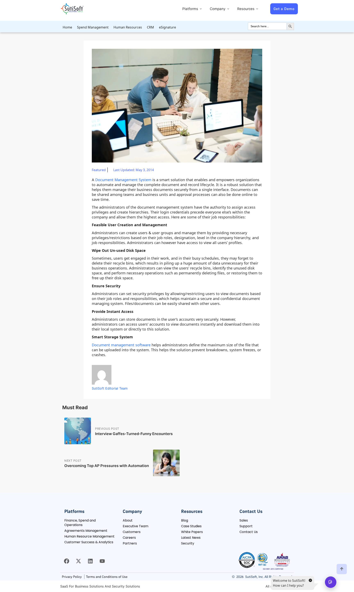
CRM (150, 27)
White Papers (192, 532)
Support (246, 526)
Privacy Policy (72, 577)
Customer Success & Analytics (88, 542)
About (128, 520)
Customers (132, 532)
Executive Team (135, 526)
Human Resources (127, 27)
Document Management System (123, 179)
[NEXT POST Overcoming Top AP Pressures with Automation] (122, 478)
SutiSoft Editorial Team (110, 388)
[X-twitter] (78, 561)
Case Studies (191, 526)
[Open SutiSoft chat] (330, 582)
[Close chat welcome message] (310, 580)
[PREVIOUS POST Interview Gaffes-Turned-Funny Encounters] (118, 446)
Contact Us (248, 532)
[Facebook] (66, 561)
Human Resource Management (89, 536)
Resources (246, 9)
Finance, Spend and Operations (80, 522)
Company (218, 9)
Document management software (121, 344)
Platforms (190, 9)
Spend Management (93, 27)
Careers (129, 537)
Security (187, 543)
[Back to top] (342, 569)
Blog (184, 520)
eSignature (167, 27)
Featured (99, 170)
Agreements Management (85, 530)
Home (67, 27)
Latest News (191, 537)
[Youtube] (102, 561)
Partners (130, 543)
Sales (243, 520)
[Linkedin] (90, 561)
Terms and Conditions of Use (106, 577)
